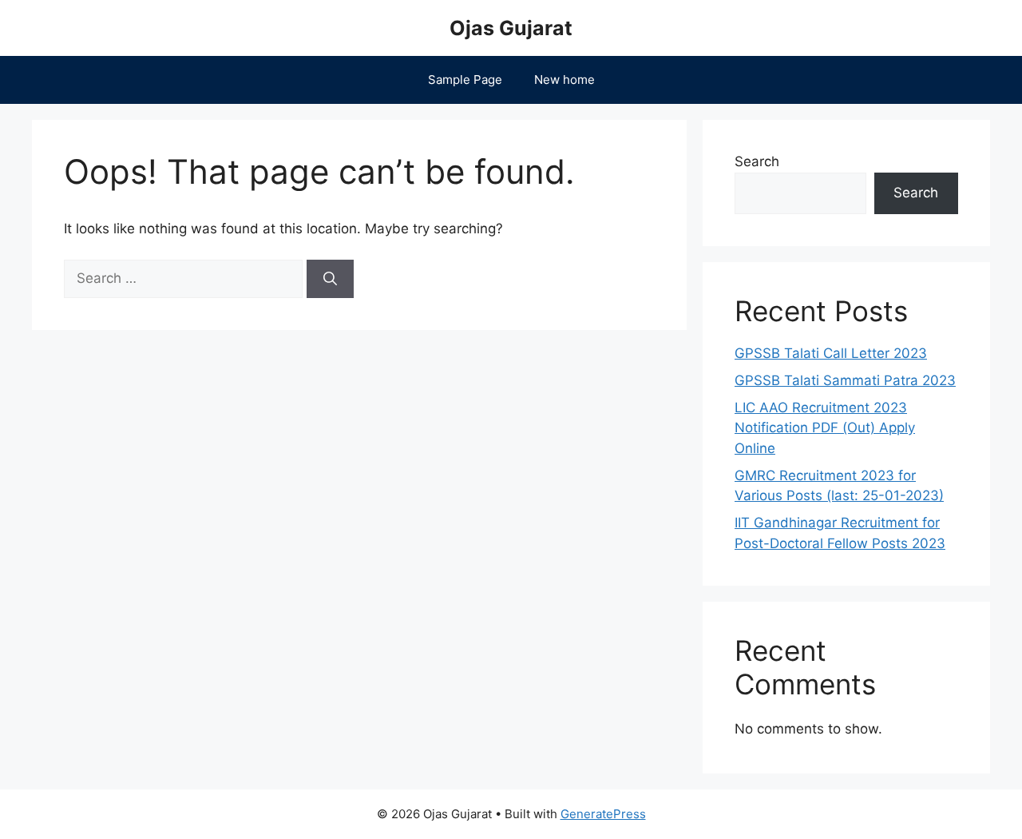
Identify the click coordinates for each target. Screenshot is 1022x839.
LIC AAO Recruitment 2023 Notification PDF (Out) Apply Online (825, 428)
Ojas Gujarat (511, 28)
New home (564, 79)
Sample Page (465, 79)
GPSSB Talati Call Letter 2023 (831, 353)
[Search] (330, 279)
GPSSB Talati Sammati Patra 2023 (845, 380)
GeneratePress (603, 813)
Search (757, 161)
